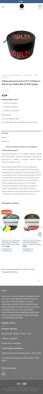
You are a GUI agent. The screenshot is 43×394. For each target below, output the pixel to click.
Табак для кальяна (15, 75)
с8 (36, 122)
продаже (30, 296)
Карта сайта (34, 390)
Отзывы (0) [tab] (5, 141)
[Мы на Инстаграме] (3, 374)
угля (3, 299)
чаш (7, 299)
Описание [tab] (5, 133)
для (21, 299)
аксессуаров (15, 299)
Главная (4, 75)
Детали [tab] (4, 137)
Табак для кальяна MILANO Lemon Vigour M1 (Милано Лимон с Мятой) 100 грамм (11, 242)
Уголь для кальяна (28, 387)
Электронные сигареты (9, 389)
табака (36, 296)
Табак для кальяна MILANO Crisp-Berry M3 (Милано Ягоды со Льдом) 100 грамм (32, 242)
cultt (7, 122)
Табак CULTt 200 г (13, 119)
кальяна (26, 299)
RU (19, 1)
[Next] (41, 231)
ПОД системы (23, 389)
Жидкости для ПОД (35, 389)
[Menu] (3, 6)
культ (28, 122)
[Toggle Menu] (38, 281)
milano (11, 122)
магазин (21, 296)
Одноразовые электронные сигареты (17, 390)
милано (33, 122)
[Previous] (1, 231)
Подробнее (6, 250)
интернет (14, 296)
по (26, 296)
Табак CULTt (28, 75)
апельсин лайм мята (19, 122)
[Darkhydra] (21, 7)
